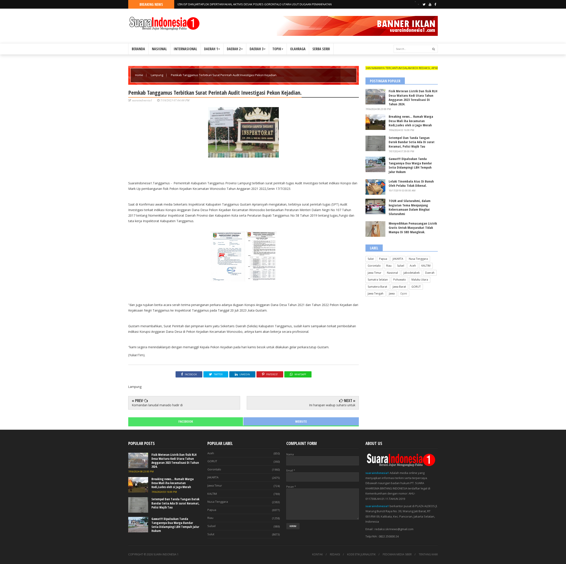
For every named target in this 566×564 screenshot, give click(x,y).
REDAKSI (335, 554)
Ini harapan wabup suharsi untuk (332, 405)
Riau (389, 266)
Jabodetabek (411, 273)
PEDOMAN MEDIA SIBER (397, 554)
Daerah (429, 273)
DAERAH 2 (234, 48)
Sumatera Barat (377, 287)
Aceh (413, 266)
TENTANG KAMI (428, 554)
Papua (383, 259)
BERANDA (138, 48)
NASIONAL (159, 48)
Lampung (157, 75)
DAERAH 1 (211, 48)
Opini (403, 293)
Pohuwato (399, 279)
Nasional (392, 273)
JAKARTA (398, 259)
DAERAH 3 (256, 48)
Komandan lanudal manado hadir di (157, 405)
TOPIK (276, 48)
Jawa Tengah (375, 293)
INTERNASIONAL (185, 48)
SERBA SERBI (321, 48)
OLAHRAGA (298, 48)
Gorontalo (374, 266)
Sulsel (400, 266)
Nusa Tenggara (418, 259)
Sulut (371, 259)
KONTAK (317, 554)
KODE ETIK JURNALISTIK (361, 554)
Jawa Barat (399, 287)
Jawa (392, 293)
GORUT (416, 287)
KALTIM (425, 266)
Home (139, 75)
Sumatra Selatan (378, 279)
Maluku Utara (419, 279)
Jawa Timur (374, 273)
